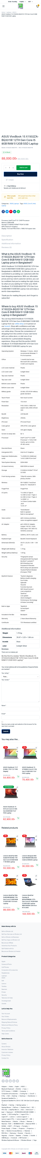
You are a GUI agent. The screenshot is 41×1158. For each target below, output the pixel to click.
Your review (6, 680)
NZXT (10, 1126)
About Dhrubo (6, 1046)
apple (17, 1086)
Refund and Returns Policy (10, 1025)
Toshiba (4, 986)
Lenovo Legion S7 (22, 1119)
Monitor (16, 1121)
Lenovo (4, 983)
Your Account (6, 1013)
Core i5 (30, 203)
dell (8, 1096)
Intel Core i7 (30, 1109)
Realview (27, 1131)
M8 (31, 1119)
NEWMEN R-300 (19, 1124)
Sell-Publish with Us (8, 948)
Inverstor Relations (7, 1049)
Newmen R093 (30, 1124)
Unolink (4, 1003)
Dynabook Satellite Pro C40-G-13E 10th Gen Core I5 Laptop (20, 1100)
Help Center (5, 1033)
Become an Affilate (7, 943)
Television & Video (7, 998)
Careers (4, 1044)
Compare (11, 180)
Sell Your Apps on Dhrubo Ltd (11, 940)
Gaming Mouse (6, 1107)
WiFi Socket (23, 1138)
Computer (23, 1091)
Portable (25, 1126)
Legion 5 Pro (25, 1114)
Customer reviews (7, 1052)
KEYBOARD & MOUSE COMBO (24, 1112)
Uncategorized (6, 1001)
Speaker (18, 1135)
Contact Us (5, 1058)
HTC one (4, 1109)
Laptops (8, 12)
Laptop (4, 205)
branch (7, 326)
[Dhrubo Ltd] (20, 6)
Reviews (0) (7, 247)
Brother (18, 1089)
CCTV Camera (6, 1091)
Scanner (20, 1133)
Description (7, 236)
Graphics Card (25, 1107)
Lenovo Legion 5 (22, 1117)
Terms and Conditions (8, 1031)
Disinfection (32, 1096)
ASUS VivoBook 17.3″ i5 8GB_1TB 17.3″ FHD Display (10, 769)
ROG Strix (5, 1133)
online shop (19, 324)
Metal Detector (6, 1121)
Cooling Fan (24, 1093)
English (22, 1)
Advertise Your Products (9, 945)
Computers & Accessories (10, 970)
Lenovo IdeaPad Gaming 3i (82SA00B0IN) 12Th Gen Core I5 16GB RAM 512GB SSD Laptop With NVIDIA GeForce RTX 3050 (30, 901)
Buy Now (20, 174)
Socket (11, 1135)
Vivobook (14, 1138)
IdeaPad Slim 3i (14, 1109)
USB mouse (5, 1138)
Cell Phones (5, 967)
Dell (3, 980)
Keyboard (10, 1112)
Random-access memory (15, 1131)
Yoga (34, 1140)
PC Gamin (17, 1126)
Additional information (11, 244)
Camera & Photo (7, 964)
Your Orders (5, 1016)
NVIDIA (4, 1126)
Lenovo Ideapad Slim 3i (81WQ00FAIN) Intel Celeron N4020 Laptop (30, 858)
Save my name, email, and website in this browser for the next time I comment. (19, 725)
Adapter (4, 1086)
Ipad (3, 1112)
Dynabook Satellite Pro (9, 1098)
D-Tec (3, 1096)
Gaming (11, 1105)
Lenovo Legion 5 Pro (8, 1119)
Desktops (23, 1096)
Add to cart (18, 777)
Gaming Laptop (21, 1105)
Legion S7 (5, 1117)
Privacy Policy (6, 1028)
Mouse (22, 1121)
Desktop (15, 1096)
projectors (30, 1128)
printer (15, 1128)
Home (3, 12)
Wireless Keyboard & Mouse (10, 1140)
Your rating (5, 673)
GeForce (16, 1107)
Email (4, 714)
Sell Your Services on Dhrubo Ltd (12, 934)
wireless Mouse (26, 1140)
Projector (22, 1128)
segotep (4, 1135)
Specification (7, 240)
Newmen (4, 989)
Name (4, 705)
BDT (29, 1)
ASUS (14, 12)
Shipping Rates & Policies (9, 1022)
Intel (34, 203)
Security (4, 995)
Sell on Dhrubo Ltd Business (10, 937)
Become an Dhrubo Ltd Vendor (11, 951)
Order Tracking (12, 1)
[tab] (19, 236)
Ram (3, 1131)
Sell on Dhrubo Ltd (7, 931)
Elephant (4, 1105)
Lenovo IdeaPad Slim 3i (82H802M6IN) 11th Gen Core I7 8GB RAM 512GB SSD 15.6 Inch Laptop (10, 899)
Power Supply (6, 1128)
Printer (4, 992)
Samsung (13, 1133)
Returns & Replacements (9, 1019)
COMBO (15, 1091)
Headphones (5, 973)
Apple (3, 961)
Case (25, 1089)
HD (33, 1107)
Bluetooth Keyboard (8, 1089)
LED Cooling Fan (13, 1114)
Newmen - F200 (7, 1124)
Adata (11, 1086)
